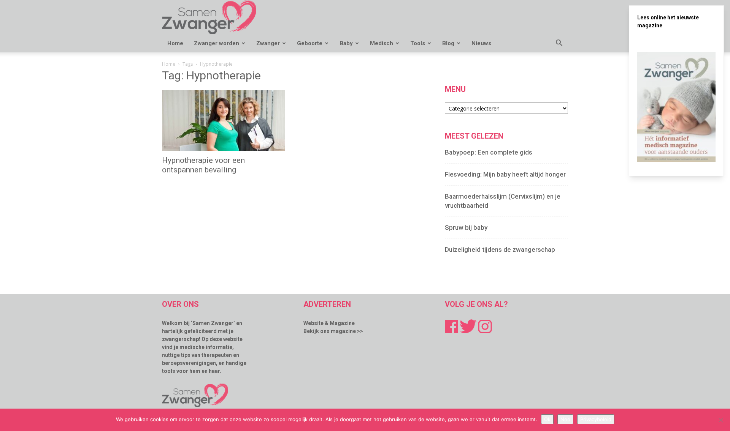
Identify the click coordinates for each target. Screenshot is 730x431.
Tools (417, 43)
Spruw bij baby (466, 227)
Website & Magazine (329, 323)
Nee (565, 419)
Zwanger (268, 43)
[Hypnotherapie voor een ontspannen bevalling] (223, 120)
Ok (547, 419)
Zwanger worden (216, 43)
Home (175, 43)
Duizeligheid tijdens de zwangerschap (500, 249)
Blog (448, 43)
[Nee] (720, 420)
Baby (346, 43)
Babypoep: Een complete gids (488, 152)
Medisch (381, 43)
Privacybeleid (595, 419)
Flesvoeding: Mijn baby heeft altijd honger (505, 174)
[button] (559, 43)
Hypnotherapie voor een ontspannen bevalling (203, 165)
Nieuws (481, 43)
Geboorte (309, 43)
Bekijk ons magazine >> (333, 331)
